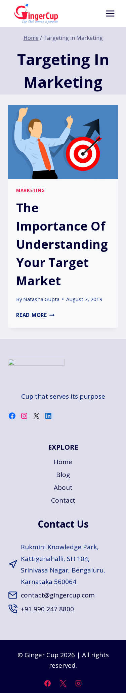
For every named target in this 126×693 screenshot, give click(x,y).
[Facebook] (47, 683)
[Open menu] (110, 13)
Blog (63, 474)
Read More (35, 315)
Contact (63, 500)
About (63, 487)
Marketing (30, 190)
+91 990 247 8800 (47, 609)
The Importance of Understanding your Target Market (62, 244)
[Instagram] (78, 683)
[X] (63, 683)
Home (63, 461)
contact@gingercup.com (58, 595)
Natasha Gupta (41, 299)
